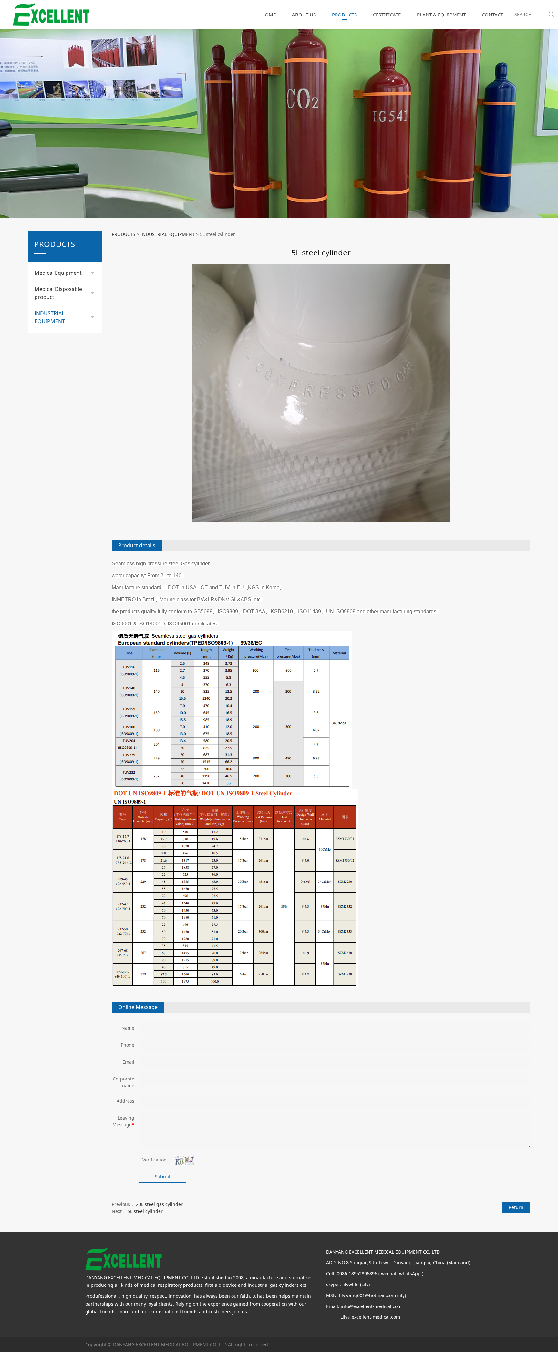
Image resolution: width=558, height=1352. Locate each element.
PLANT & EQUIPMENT (441, 14)
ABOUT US (304, 14)
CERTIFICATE (387, 14)
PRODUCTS (344, 14)
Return (516, 1207)
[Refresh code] (184, 1160)
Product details (136, 545)
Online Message (138, 1007)
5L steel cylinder (145, 1211)
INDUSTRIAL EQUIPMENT (167, 234)
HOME (268, 14)
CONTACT (492, 14)
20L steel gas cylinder (159, 1204)
